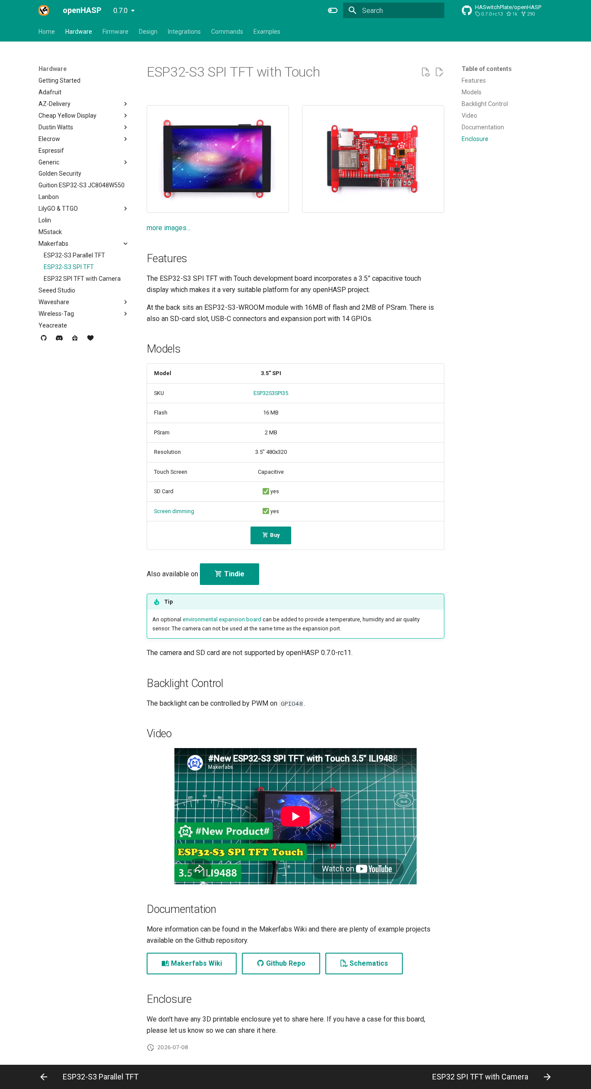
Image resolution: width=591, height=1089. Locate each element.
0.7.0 (120, 10)
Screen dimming (174, 511)
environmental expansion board (222, 619)
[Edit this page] (439, 72)
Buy (274, 535)
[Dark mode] (332, 10)
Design (148, 31)
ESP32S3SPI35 (271, 393)
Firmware (115, 31)
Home (47, 31)
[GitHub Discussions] (44, 341)
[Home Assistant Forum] (75, 341)
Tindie (233, 574)
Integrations (184, 31)
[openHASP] (43, 10)
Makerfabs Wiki (195, 963)
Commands (227, 31)
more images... (168, 228)
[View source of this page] (425, 72)
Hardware (78, 31)
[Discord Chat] (59, 341)
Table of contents (487, 68)
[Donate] (90, 341)
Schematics (368, 963)
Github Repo (284, 963)
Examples (267, 31)
